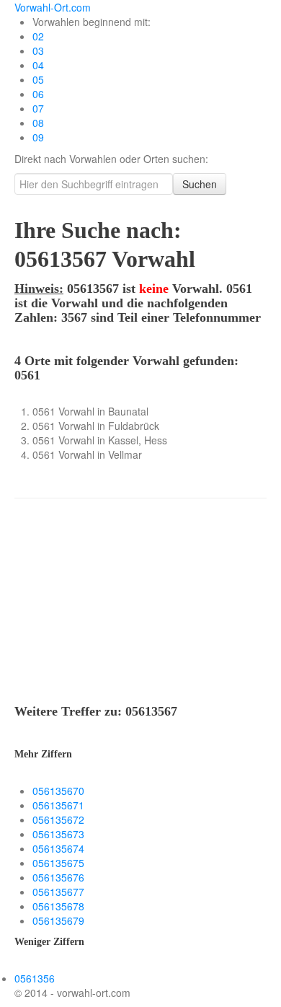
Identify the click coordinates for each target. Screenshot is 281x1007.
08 (38, 122)
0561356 (34, 978)
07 (38, 108)
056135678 (58, 906)
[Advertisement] (122, 604)
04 (38, 65)
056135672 (58, 819)
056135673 (58, 834)
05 (38, 79)
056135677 (58, 891)
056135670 (58, 790)
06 (38, 94)
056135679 (58, 920)
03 (38, 50)
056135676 (58, 877)
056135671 (58, 805)
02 (38, 36)
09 (38, 137)
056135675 (58, 863)
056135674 (58, 848)
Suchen (199, 184)
